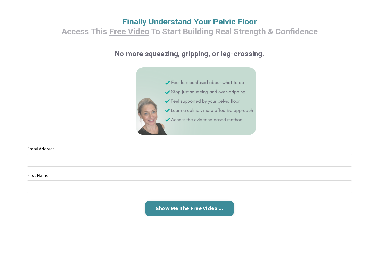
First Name (37, 175)
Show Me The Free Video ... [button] (190, 208)
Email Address (41, 149)
